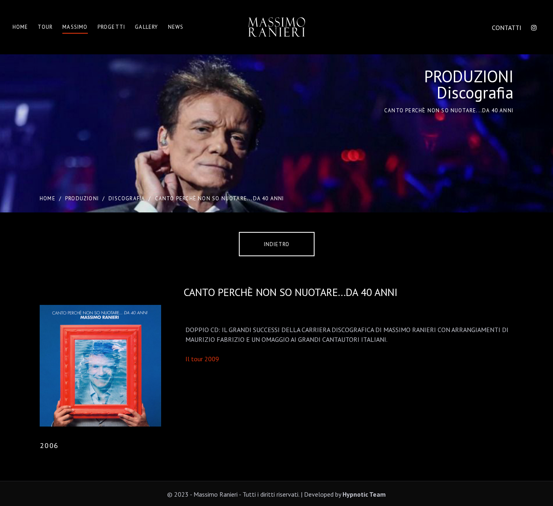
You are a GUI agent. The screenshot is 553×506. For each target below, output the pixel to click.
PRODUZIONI (82, 198)
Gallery (146, 27)
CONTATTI (506, 28)
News (176, 27)
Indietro (276, 244)
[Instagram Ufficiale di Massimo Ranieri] (534, 28)
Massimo (74, 27)
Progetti (111, 27)
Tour (45, 27)
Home (20, 27)
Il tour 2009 (202, 359)
